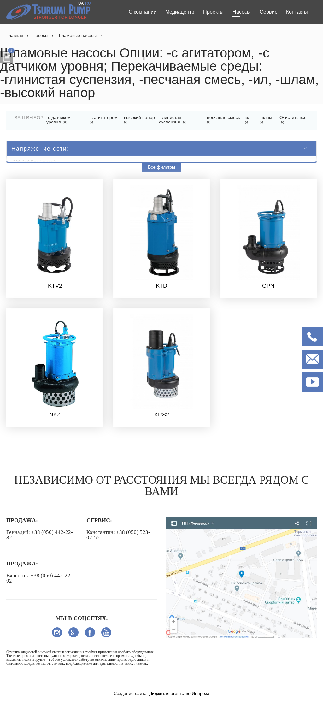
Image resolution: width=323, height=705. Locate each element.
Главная (14, 35)
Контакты (297, 12)
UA (81, 3)
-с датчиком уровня (58, 119)
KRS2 (161, 414)
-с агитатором (103, 117)
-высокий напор (138, 117)
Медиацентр (179, 12)
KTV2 (55, 286)
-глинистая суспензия (170, 119)
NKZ (55, 414)
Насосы (241, 12)
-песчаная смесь (222, 117)
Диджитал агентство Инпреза (179, 693)
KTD (161, 286)
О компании (142, 12)
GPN (268, 286)
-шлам (265, 117)
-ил (247, 117)
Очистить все (293, 117)
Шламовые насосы (77, 35)
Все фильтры (161, 167)
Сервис (268, 12)
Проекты (213, 12)
